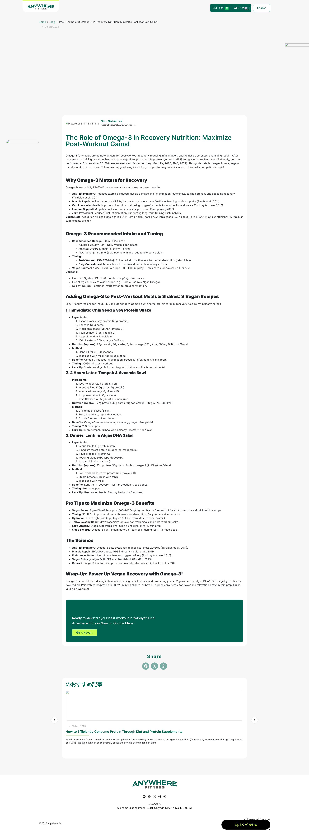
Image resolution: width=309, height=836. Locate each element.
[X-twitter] (154, 796)
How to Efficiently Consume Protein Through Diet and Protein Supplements (124, 732)
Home (42, 21)
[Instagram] (144, 796)
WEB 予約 (239, 7)
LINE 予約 (217, 7)
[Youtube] (159, 796)
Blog (52, 21)
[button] (145, 666)
